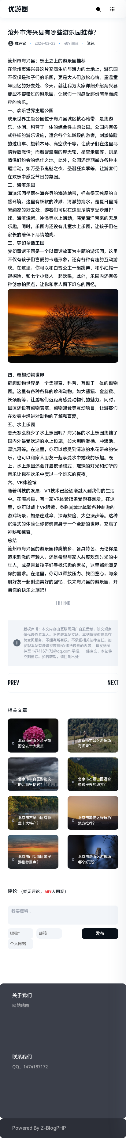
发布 (100, 933)
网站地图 (20, 1005)
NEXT (112, 683)
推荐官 (20, 43)
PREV (13, 683)
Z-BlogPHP (53, 1128)
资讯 (90, 43)
